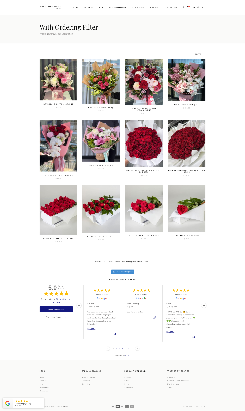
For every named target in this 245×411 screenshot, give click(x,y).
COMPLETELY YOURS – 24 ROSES (58, 238)
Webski (65, 406)
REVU (127, 355)
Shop (41, 384)
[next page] (203, 305)
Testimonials (44, 387)
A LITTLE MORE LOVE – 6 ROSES (144, 236)
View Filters (56, 317)
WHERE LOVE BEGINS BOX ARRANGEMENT (144, 109)
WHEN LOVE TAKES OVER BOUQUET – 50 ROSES (144, 171)
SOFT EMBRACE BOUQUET (186, 105)
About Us (43, 380)
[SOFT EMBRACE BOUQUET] (186, 80)
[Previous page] (108, 349)
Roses (126, 380)
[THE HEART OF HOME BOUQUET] (58, 146)
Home (42, 377)
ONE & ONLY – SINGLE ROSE (186, 236)
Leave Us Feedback (56, 309)
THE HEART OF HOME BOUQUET (58, 175)
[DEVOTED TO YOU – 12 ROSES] (101, 209)
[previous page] (79, 305)
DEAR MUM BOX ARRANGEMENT (58, 104)
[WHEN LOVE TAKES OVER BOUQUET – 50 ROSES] (144, 143)
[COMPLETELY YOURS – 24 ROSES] (58, 210)
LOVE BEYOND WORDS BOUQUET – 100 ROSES (186, 171)
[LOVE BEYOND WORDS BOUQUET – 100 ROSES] (186, 143)
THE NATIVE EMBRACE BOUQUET (101, 108)
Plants (169, 387)
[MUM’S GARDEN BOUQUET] (101, 141)
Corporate (86, 380)
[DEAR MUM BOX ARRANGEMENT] (58, 79)
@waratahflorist (140, 262)
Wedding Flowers (88, 377)
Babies (126, 384)
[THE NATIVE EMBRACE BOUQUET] (101, 81)
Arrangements (129, 387)
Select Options (53, 107)
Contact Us (44, 391)
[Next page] (137, 349)
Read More (91, 329)
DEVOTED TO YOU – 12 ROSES (101, 237)
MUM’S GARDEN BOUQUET (101, 166)
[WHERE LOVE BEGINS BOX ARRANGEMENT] (144, 82)
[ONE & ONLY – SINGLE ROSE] (186, 208)
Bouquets (127, 377)
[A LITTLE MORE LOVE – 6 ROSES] (144, 208)
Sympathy (86, 384)
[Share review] (115, 335)
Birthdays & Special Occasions (178, 380)
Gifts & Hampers (173, 384)
